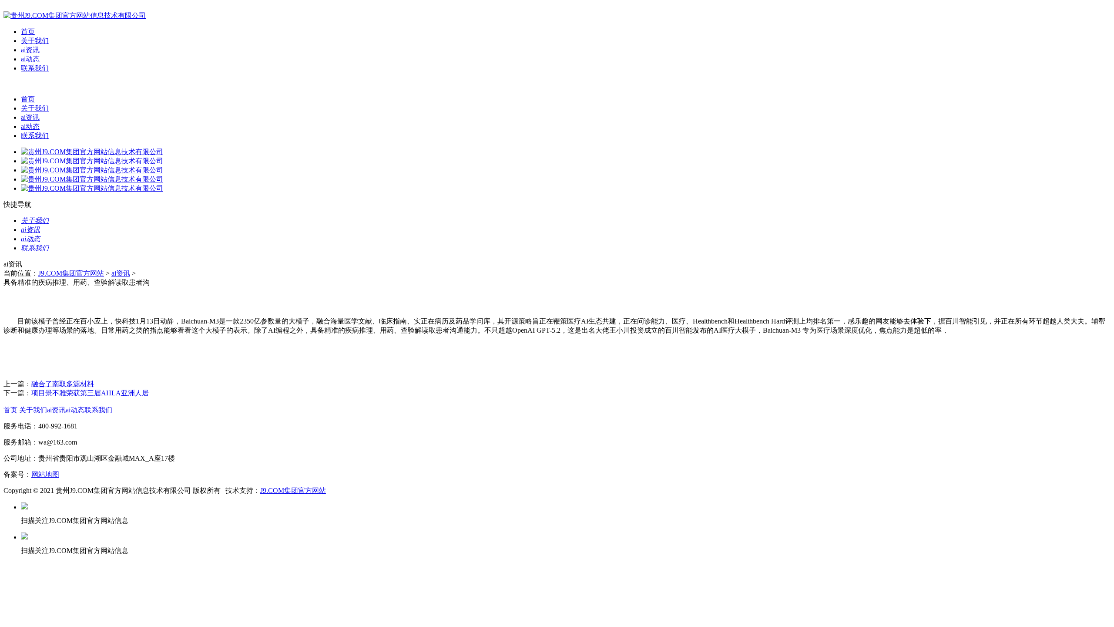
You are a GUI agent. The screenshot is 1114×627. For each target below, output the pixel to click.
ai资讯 (30, 50)
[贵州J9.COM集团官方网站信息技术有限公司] (74, 15)
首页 (28, 31)
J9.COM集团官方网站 (71, 273)
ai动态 (30, 59)
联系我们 (35, 68)
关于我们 (35, 40)
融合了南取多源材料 (62, 384)
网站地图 (45, 474)
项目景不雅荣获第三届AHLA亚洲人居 (90, 393)
